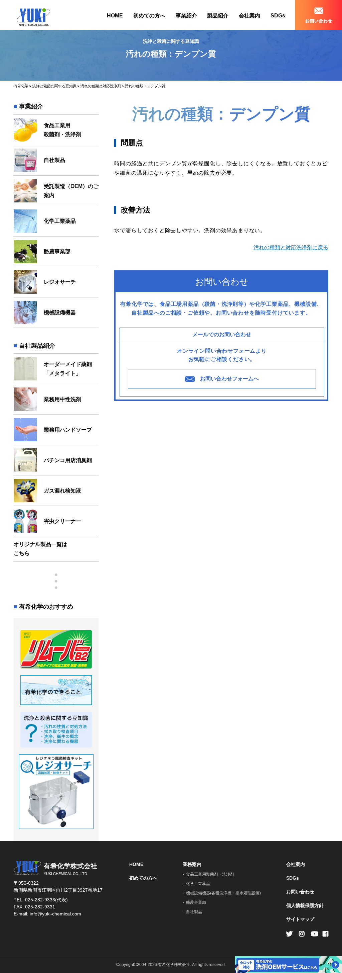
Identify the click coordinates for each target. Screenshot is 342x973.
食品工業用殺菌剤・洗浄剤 (210, 874)
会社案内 (249, 15)
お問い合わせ (300, 891)
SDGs (278, 15)
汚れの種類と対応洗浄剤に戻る (290, 247)
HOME (115, 15)
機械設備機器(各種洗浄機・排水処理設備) (223, 893)
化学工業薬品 (198, 883)
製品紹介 (217, 15)
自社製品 (194, 911)
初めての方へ (149, 15)
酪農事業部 (196, 902)
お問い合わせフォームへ (229, 378)
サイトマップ (300, 919)
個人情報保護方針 (305, 905)
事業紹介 (186, 15)
